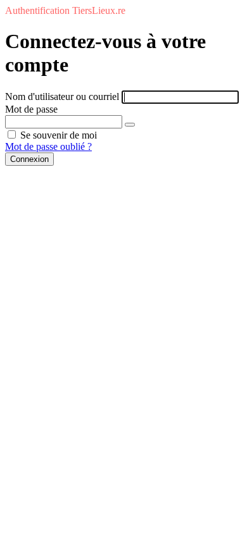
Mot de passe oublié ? (48, 146)
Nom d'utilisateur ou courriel (62, 96)
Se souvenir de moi (57, 135)
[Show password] (130, 125)
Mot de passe (31, 109)
